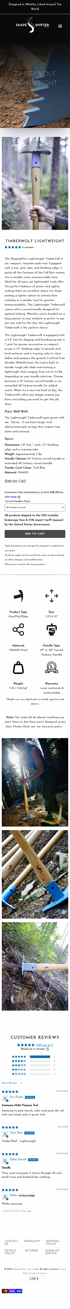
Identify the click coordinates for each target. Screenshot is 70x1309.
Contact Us (11, 1242)
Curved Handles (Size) (17, 501)
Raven (15, 422)
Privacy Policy (11, 1252)
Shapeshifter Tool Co (23, 1269)
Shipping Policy (52, 1242)
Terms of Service (52, 1252)
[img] (10, 1092)
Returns (31, 1251)
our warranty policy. (50, 726)
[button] (13, 247)
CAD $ (34, 1278)
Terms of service (39, 1273)
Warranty (32, 1241)
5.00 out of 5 (44, 1045)
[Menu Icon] (60, 26)
